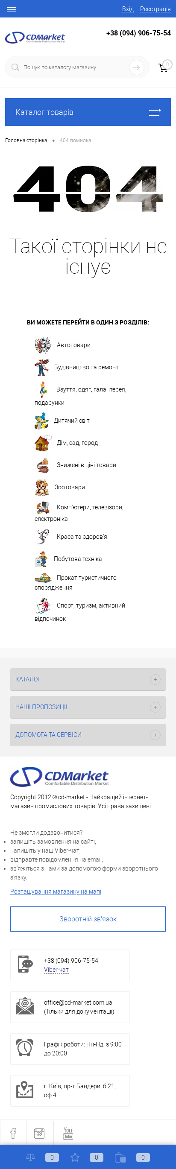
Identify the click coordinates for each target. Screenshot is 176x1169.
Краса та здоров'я (82, 536)
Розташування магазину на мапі (55, 891)
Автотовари (74, 345)
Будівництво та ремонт (86, 367)
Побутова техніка (78, 558)
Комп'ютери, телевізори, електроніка (79, 513)
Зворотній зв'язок (88, 919)
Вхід (128, 9)
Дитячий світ (72, 420)
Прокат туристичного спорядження (76, 582)
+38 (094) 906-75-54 (138, 33)
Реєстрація (155, 9)
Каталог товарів (44, 112)
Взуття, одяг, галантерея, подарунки (80, 396)
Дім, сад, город (77, 442)
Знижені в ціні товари (86, 465)
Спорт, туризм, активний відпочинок (80, 612)
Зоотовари (70, 487)
